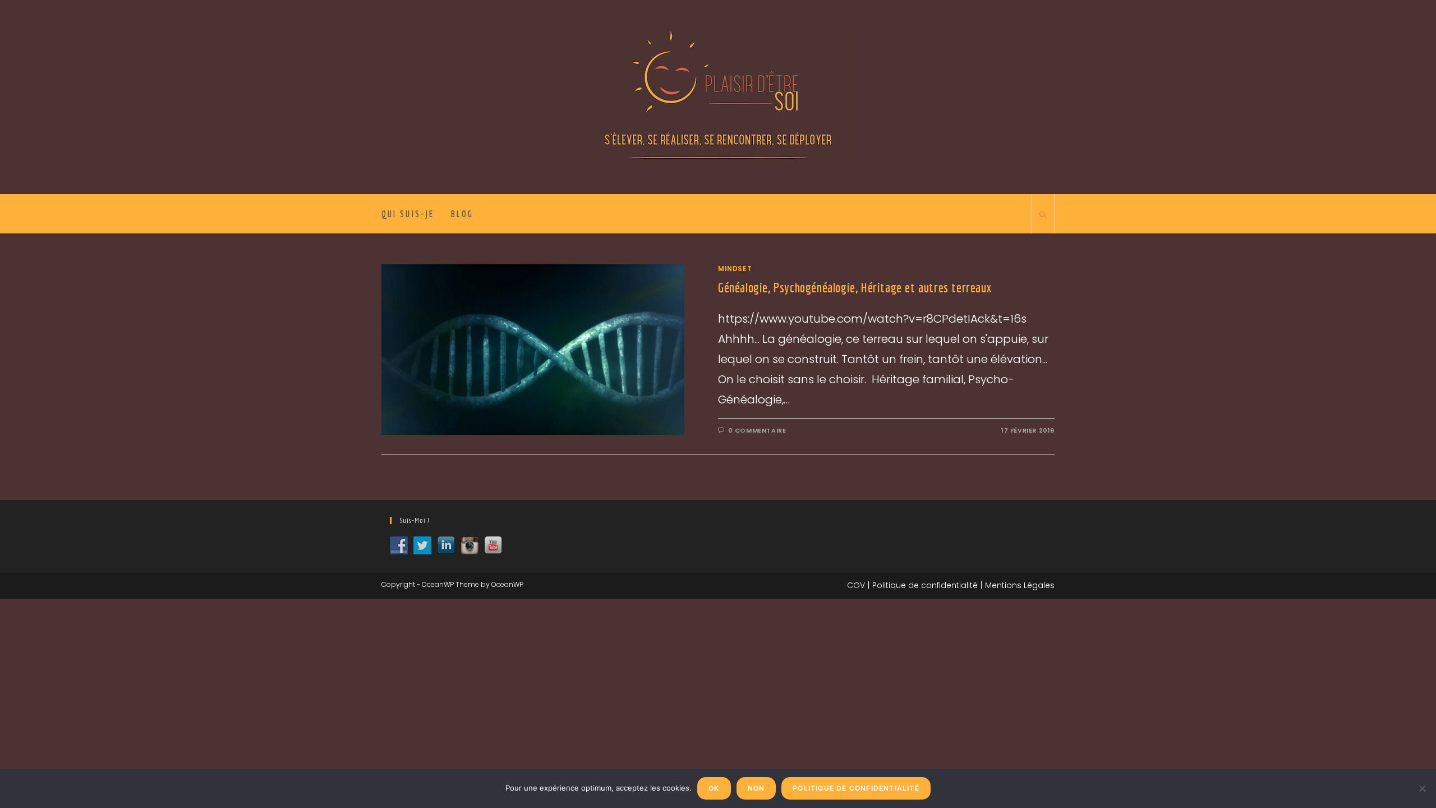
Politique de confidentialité (925, 585)
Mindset (735, 268)
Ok (713, 788)
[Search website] (1043, 215)
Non (756, 788)
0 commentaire (757, 430)
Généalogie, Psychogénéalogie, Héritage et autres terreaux (855, 287)
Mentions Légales (1020, 585)
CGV (856, 585)
